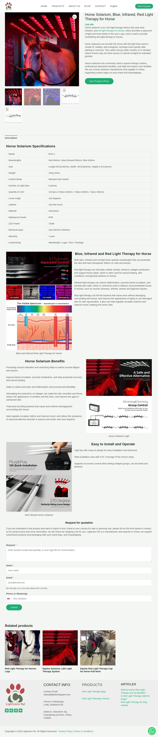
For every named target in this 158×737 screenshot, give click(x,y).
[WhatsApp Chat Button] (152, 731)
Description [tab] (11, 138)
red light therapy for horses (111, 30)
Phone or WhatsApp (16, 593)
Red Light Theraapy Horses (95, 698)
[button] (74, 17)
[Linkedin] (16, 710)
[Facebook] (11, 710)
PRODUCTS (58, 6)
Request (11, 545)
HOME (44, 6)
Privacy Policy (65, 731)
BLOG (87, 6)
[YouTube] (20, 710)
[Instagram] (7, 710)
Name (10, 565)
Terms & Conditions (83, 731)
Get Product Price (99, 81)
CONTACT (100, 6)
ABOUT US (74, 6)
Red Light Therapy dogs (94, 691)
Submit (14, 607)
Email (10, 577)
